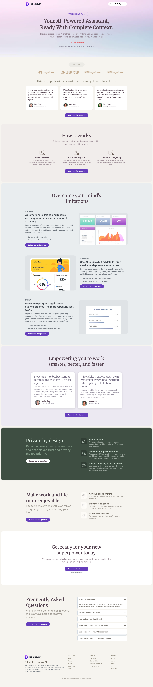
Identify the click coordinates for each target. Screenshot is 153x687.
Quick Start (71, 666)
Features (70, 661)
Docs (69, 668)
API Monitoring (94, 666)
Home (69, 658)
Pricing (70, 663)
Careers (112, 663)
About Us (112, 658)
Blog (111, 666)
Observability (94, 661)
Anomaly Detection (96, 663)
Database (93, 658)
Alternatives (113, 668)
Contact (112, 661)
